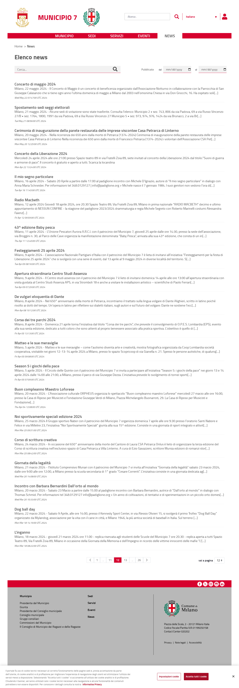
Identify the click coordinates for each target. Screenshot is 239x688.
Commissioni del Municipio (35, 623)
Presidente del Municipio (34, 603)
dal (160, 69)
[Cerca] (115, 69)
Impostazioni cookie (169, 676)
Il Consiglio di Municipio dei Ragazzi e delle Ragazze (50, 627)
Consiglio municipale (32, 615)
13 (125, 560)
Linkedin (222, 584)
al (196, 69)
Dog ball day (25, 509)
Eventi (144, 35)
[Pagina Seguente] (146, 560)
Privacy (168, 642)
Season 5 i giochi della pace (37, 366)
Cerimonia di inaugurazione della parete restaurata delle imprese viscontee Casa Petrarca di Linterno (97, 130)
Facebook (199, 584)
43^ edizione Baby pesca (35, 227)
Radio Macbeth (27, 199)
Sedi (92, 35)
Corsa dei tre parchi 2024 (35, 319)
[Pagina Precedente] (90, 560)
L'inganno (22, 532)
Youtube (211, 584)
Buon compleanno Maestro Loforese (44, 389)
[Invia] (176, 16)
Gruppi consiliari (29, 619)
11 (110, 560)
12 (117, 560)
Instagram (216, 584)
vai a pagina (206, 560)
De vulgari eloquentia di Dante (39, 296)
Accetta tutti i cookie (196, 676)
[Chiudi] (233, 676)
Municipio (64, 35)
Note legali (180, 642)
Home (19, 46)
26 (139, 560)
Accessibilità (195, 642)
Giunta (24, 607)
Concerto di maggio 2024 (35, 84)
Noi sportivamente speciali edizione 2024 (48, 416)
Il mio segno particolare (34, 176)
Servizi (116, 35)
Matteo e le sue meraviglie (36, 342)
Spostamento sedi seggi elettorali (42, 107)
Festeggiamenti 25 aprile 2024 (40, 250)
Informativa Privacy (92, 684)
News (170, 35)
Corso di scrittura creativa (36, 439)
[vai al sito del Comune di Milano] (91, 15)
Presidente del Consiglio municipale (41, 611)
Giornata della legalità (33, 462)
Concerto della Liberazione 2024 (41, 153)
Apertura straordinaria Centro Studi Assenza (51, 273)
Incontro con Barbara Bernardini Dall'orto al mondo (57, 486)
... (103, 560)
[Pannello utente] (224, 16)
